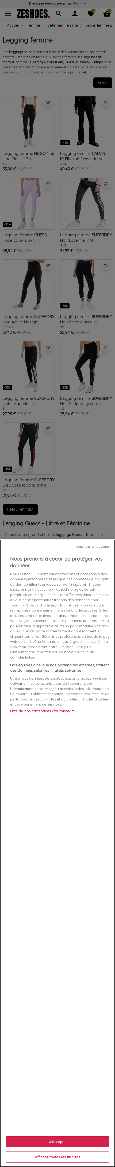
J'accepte (57, 1141)
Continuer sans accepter (93, 547)
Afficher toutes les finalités (57, 1157)
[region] (57, 853)
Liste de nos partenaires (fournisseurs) (43, 711)
